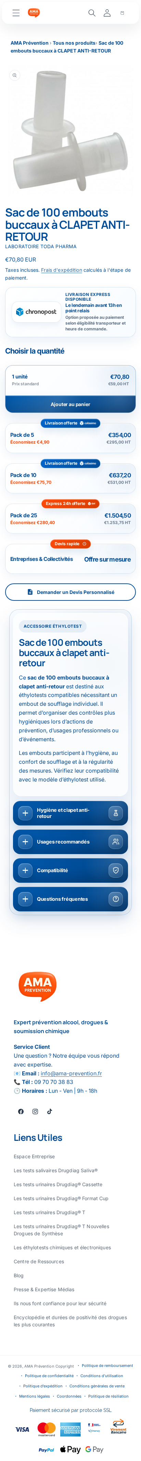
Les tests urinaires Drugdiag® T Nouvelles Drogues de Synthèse (61, 1229)
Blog (19, 1275)
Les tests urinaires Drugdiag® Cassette (58, 1184)
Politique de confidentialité (49, 1375)
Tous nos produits (74, 43)
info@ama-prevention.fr (71, 1073)
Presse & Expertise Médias (44, 1289)
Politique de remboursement (107, 1365)
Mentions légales (34, 1396)
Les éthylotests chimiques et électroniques (62, 1247)
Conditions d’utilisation (101, 1375)
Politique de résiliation (108, 1396)
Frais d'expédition (61, 270)
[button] (16, 12)
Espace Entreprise (34, 1156)
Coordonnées (69, 1396)
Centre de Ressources (39, 1261)
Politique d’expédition (43, 1386)
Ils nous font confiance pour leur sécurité (60, 1303)
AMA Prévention (30, 43)
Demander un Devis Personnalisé (75, 592)
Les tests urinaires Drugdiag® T (49, 1212)
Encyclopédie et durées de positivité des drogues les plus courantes (70, 1320)
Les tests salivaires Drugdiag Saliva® (56, 1170)
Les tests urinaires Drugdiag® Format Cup (61, 1198)
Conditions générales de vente (97, 1386)
